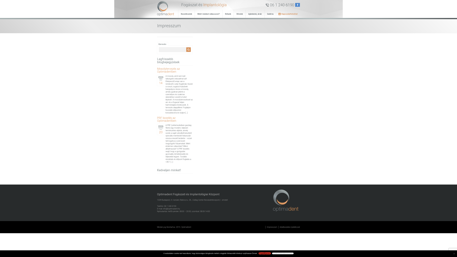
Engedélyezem (264, 253)
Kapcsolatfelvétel (289, 14)
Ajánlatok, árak (255, 14)
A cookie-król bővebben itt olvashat (283, 253)
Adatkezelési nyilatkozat (290, 227)
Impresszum (272, 227)
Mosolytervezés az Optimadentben (168, 70)
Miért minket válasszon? (208, 14)
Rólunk (228, 14)
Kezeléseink (186, 14)
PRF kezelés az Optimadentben (166, 119)
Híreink (239, 14)
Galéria (270, 14)
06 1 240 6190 (282, 5)
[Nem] (454, 253)
